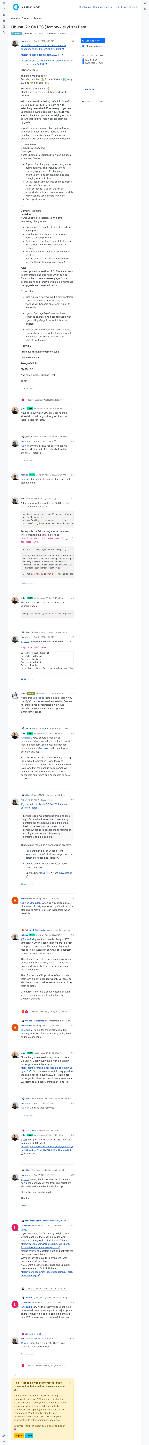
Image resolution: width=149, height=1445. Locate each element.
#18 (72, 1225)
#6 (72, 598)
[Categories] (3, 3)
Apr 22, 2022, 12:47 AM (44, 1175)
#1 (73, 41)
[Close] (69, 1383)
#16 (72, 1135)
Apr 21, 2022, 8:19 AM (49, 898)
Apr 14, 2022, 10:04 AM (55, 475)
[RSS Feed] (73, 33)
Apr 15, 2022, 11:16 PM (54, 693)
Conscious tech (27, 388)
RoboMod (25, 898)
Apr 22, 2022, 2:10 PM (50, 1302)
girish (23, 408)
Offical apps (84, 7)
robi (22, 41)
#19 (72, 1302)
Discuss (17, 33)
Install (133, 7)
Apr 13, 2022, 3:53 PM (52, 408)
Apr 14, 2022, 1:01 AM (43, 441)
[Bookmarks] (3, 26)
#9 (72, 733)
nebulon (24, 475)
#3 (72, 441)
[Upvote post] (66, 394)
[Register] (145, 9)
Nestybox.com (33, 854)
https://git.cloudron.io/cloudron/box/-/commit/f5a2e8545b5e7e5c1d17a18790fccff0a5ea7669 (47, 1148)
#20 (72, 1338)
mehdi (24, 693)
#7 (72, 637)
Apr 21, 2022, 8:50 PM (52, 1053)
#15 (72, 1103)
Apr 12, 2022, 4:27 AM (44, 41)
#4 (72, 475)
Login (29, 1435)
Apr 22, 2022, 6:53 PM (44, 1338)
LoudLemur (26, 1225)
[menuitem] (145, 3)
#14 (72, 1053)
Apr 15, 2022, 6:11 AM (43, 498)
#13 (72, 1025)
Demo (117, 7)
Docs (125, 7)
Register (19, 1435)
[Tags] (3, 15)
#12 (72, 935)
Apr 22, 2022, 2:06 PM (50, 1225)
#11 (72, 898)
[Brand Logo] (15, 6)
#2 (72, 408)
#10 (72, 800)
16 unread (89, 89)
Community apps (102, 7)
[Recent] (3, 9)
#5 (72, 498)
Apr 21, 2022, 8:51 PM (44, 1103)
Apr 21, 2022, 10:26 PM (52, 1135)
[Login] (145, 3)
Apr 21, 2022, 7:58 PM (49, 1025)
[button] (3, 1435)
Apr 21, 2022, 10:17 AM (55, 935)
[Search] (3, 32)
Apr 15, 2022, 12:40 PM (52, 598)
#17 (72, 1175)
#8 (72, 693)
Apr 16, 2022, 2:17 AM (44, 800)
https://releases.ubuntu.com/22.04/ (40, 54)
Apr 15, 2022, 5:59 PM (44, 637)
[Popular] (3, 21)
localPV (44, 872)
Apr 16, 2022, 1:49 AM (52, 733)
